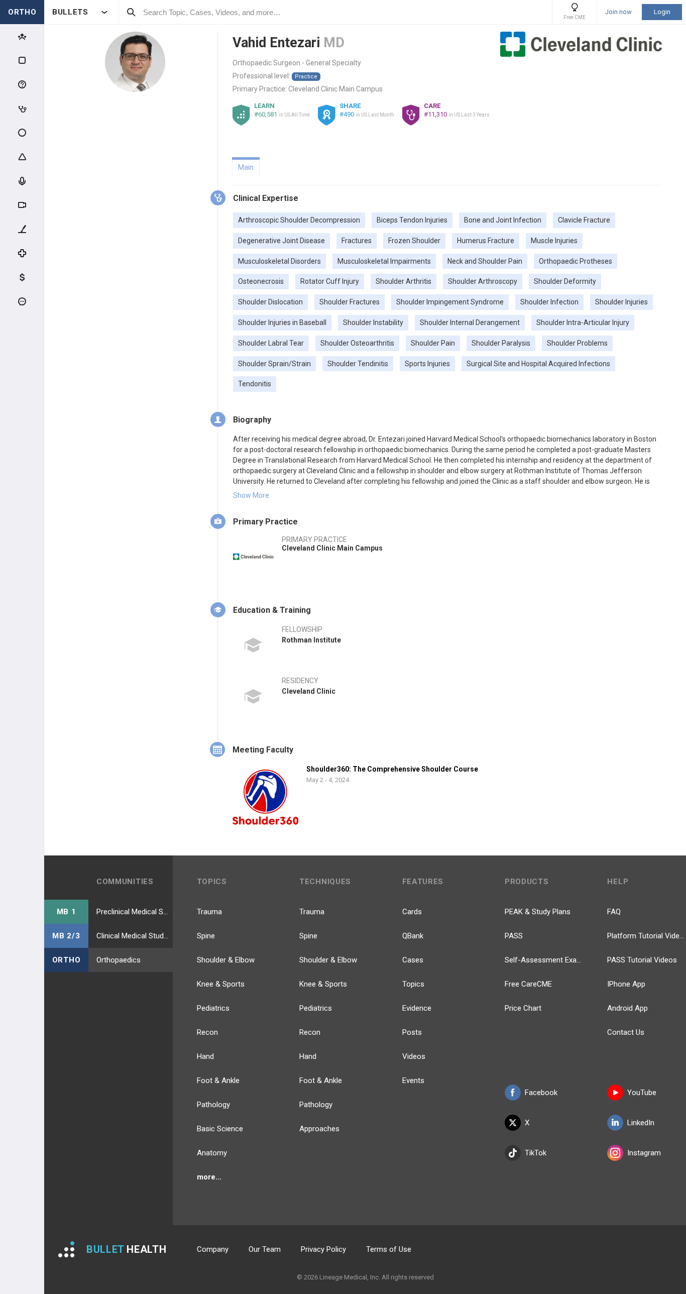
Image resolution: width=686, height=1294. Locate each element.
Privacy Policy (323, 1249)
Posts (412, 1032)
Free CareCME (528, 984)
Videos (413, 1056)
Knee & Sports (221, 984)
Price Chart (523, 1008)
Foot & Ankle (218, 1080)
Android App (627, 1008)
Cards (412, 911)
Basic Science (220, 1128)
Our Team (265, 1249)
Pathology (213, 1104)
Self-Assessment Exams (544, 959)
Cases (412, 959)
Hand (205, 1056)
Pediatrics (213, 1008)
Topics (413, 984)
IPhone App (626, 984)
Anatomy (212, 1152)
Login (662, 12)
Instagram (644, 1152)
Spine (206, 935)
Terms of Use (388, 1249)
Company (212, 1249)
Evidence (416, 1008)
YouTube (641, 1092)
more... (209, 1176)
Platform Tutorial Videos (646, 935)
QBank (412, 935)
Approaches (319, 1128)
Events (413, 1080)
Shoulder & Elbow (226, 959)
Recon (207, 1032)
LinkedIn (640, 1122)
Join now (618, 12)
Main (246, 167)
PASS (514, 935)
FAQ (614, 911)
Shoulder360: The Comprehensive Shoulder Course (392, 769)
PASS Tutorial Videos (642, 959)
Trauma (209, 911)
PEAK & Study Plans (537, 911)
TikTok (535, 1152)
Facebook (541, 1092)
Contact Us (625, 1032)
